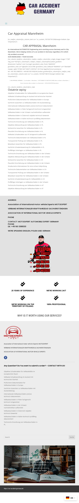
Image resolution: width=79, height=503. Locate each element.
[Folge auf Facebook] (5, 357)
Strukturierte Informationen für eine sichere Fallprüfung (27, 166)
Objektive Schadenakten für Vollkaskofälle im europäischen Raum (30, 93)
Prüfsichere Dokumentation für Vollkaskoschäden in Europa (28, 100)
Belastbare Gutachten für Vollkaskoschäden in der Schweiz (28, 176)
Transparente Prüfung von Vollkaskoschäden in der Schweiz (28, 173)
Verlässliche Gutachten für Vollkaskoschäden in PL (25, 128)
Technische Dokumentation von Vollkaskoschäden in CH (27, 169)
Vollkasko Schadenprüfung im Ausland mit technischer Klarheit (30, 96)
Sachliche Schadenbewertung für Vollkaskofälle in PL (26, 147)
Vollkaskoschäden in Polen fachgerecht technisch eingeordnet (29, 109)
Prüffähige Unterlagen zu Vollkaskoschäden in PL (24, 150)
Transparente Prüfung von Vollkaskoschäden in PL (25, 141)
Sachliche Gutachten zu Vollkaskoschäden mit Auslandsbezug (29, 103)
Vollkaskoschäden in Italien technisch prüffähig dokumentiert (29, 119)
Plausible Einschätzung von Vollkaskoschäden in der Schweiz (29, 163)
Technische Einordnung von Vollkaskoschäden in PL (25, 122)
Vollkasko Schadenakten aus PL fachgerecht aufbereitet (27, 134)
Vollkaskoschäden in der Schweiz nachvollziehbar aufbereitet (29, 112)
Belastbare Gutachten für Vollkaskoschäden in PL (25, 144)
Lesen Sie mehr (39, 470)
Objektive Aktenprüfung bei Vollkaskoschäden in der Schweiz (29, 157)
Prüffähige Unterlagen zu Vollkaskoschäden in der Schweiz (28, 182)
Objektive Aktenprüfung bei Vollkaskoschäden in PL (25, 125)
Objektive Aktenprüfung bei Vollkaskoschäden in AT (25, 188)
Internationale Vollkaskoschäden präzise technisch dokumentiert (30, 106)
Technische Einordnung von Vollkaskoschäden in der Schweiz (29, 153)
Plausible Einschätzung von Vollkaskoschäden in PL (25, 131)
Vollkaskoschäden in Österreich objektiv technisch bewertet (28, 115)
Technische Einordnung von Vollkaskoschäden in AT (26, 185)
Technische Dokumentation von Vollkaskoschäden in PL (27, 138)
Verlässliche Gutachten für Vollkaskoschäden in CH (25, 160)
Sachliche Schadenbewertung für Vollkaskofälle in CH (26, 179)
